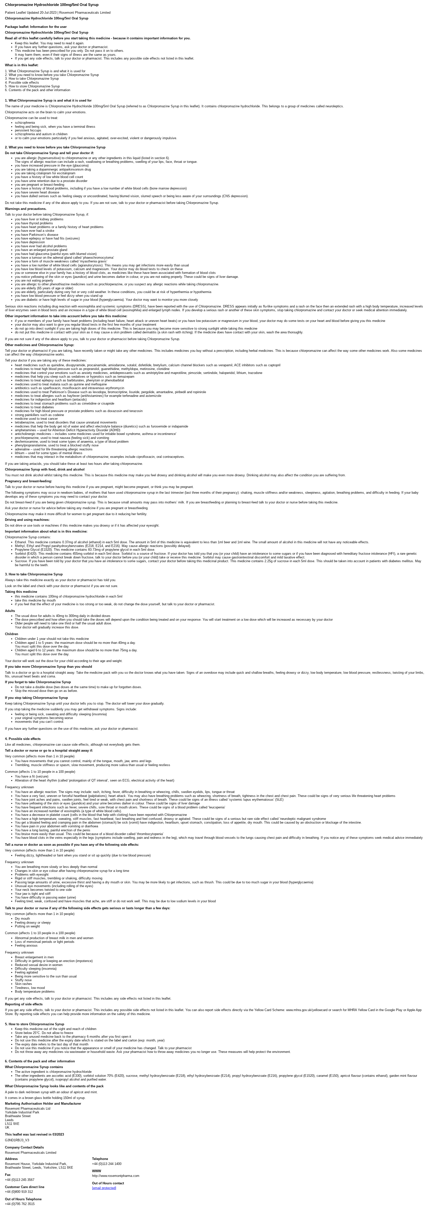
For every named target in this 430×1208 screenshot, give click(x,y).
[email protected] (104, 1188)
